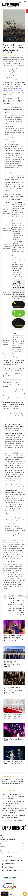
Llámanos (17, 306)
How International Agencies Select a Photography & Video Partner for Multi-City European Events (13, 638)
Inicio (2, 835)
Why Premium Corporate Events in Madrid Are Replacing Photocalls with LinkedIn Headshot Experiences (13, 690)
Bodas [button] (2, 844)
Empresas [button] (3, 842)
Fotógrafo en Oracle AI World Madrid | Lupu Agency (14, 762)
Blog (1, 850)
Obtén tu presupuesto (7, 853)
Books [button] (2, 848)
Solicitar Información (18, 324)
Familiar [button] (3, 846)
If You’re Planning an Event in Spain (11, 820)
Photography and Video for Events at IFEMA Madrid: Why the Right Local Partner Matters (14, 664)
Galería (2, 837)
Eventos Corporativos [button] (7, 839)
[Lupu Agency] (11, 7)
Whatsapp (17, 314)
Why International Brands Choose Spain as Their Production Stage (13, 716)
